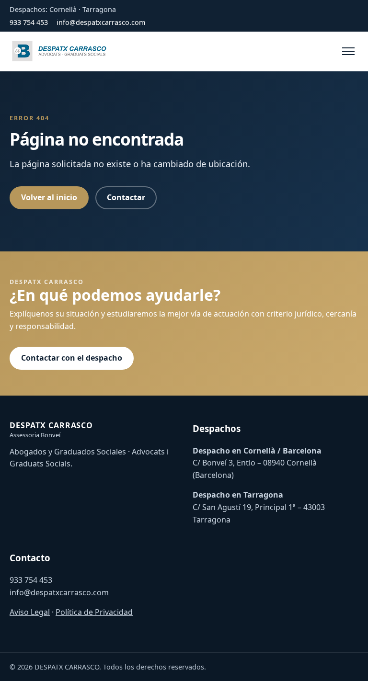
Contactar (126, 197)
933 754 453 (29, 22)
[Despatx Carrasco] (60, 51)
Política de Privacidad (94, 612)
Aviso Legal (30, 612)
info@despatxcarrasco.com (101, 22)
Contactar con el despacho (71, 357)
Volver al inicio (49, 197)
